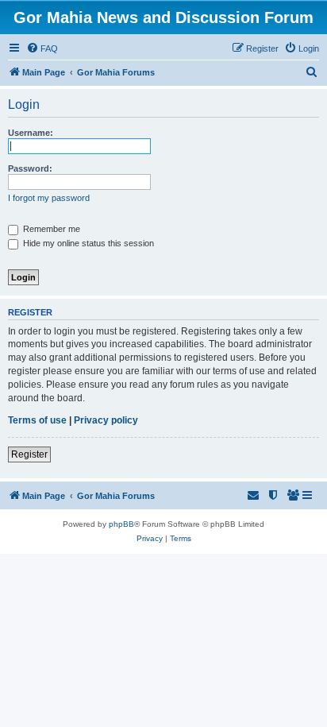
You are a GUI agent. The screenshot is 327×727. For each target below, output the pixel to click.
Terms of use (37, 420)
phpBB (121, 524)
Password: (30, 168)
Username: (30, 132)
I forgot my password (49, 198)
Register (29, 454)
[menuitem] (42, 48)
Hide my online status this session (87, 243)
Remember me (50, 229)
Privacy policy (106, 420)
